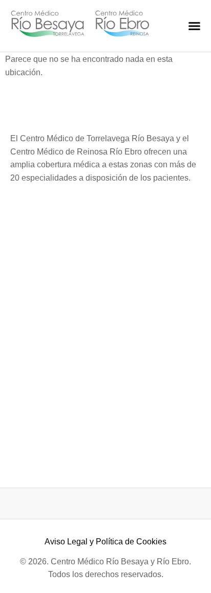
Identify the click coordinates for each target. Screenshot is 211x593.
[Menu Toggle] (194, 25)
